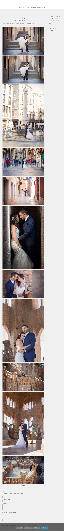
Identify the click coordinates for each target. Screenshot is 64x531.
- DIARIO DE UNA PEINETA (54, 20)
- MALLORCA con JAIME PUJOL (54, 19)
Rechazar (36, 527)
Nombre (4, 495)
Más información (19, 527)
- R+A (50, 23)
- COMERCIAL (52, 31)
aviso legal (14, 512)
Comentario (4, 503)
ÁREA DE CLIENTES (41, 7)
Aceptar (45, 527)
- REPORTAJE (52, 30)
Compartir (23, 485)
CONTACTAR (33, 7)
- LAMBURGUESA (52, 22)
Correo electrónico (6, 499)
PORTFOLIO (21, 7)
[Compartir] (31, 20)
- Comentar (28, 20)
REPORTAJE (24, 20)
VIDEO (28, 7)
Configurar (28, 527)
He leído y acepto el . (10, 512)
